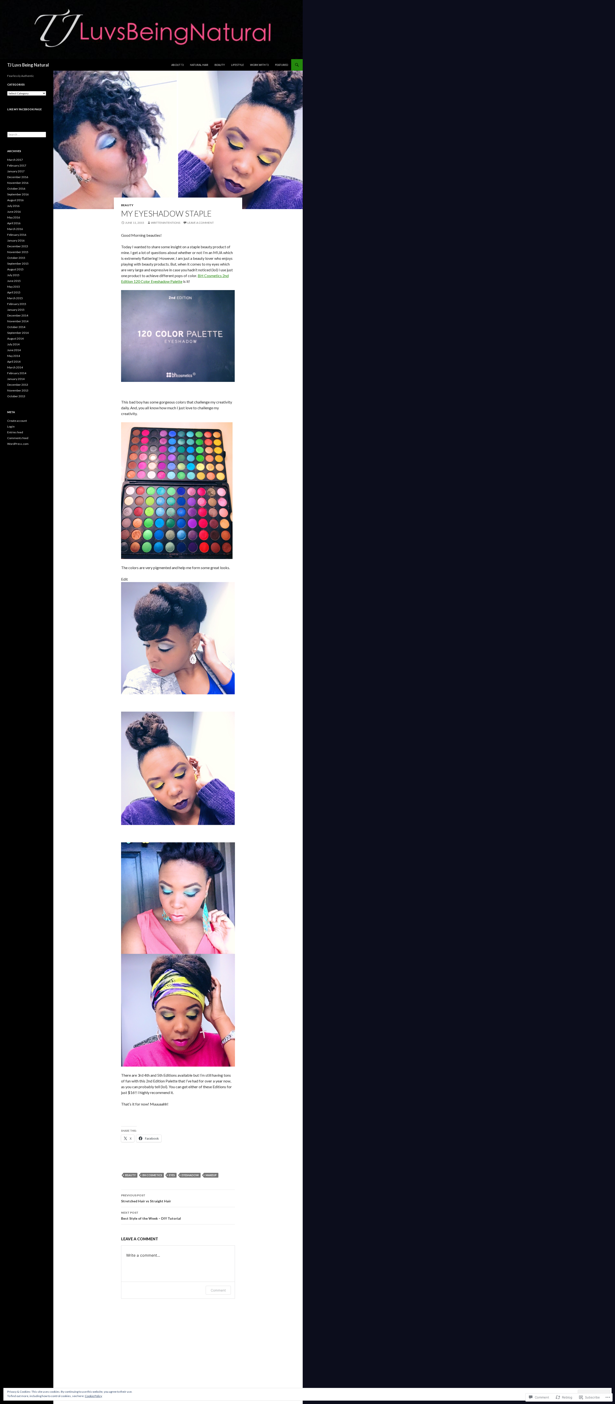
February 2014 (16, 373)
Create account (17, 420)
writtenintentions (165, 222)
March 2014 (15, 367)
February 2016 (16, 234)
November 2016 (17, 183)
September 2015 (18, 263)
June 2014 (14, 350)
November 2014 (17, 321)
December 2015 (17, 246)
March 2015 (15, 298)
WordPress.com (18, 444)
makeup (211, 1175)
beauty (130, 1175)
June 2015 (14, 281)
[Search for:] (26, 134)
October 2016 (16, 188)
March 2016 (15, 229)
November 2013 (17, 390)
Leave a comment (200, 222)
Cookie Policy (93, 1396)
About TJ (177, 64)
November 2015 (17, 252)
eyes (172, 1175)
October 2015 (16, 258)
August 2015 (15, 269)
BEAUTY (127, 205)
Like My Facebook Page (24, 109)
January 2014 (16, 379)
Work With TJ (259, 64)
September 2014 (18, 333)
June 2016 (14, 211)
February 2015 (16, 304)
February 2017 (16, 165)
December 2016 (17, 177)
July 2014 (13, 344)
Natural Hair (199, 64)
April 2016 (13, 223)
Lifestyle (237, 64)
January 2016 (16, 240)
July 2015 (13, 275)
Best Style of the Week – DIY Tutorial (151, 1215)
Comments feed (17, 438)
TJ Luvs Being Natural (28, 65)
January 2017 (16, 171)
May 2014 (13, 356)
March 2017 (15, 160)
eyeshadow (190, 1175)
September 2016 (18, 194)
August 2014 (15, 338)
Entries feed (15, 432)
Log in (11, 426)
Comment (218, 1290)
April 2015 (13, 292)
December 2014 (17, 315)
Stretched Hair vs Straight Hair (146, 1198)
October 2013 (16, 396)
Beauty (220, 64)
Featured (281, 64)
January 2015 (16, 309)
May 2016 (13, 217)
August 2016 (15, 200)
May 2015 (13, 286)
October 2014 (16, 327)
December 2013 (17, 384)
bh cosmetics (152, 1175)
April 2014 (13, 361)
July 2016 (13, 206)
